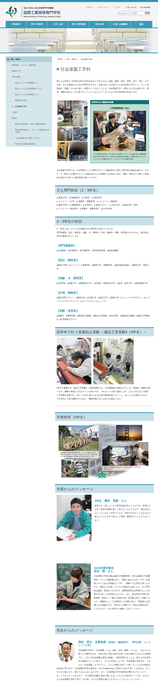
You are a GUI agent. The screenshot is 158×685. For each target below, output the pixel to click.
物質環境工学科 (21, 100)
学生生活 (99, 24)
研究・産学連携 (78, 24)
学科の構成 (16, 77)
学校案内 (16, 24)
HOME (59, 59)
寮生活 (120, 54)
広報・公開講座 (120, 24)
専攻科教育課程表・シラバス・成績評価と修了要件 (32, 131)
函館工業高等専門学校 (33, 12)
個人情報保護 (145, 7)
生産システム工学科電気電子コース (28, 89)
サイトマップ (103, 7)
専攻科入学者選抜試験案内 (25, 144)
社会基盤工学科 (21, 106)
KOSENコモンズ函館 (99, 54)
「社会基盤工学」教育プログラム (27, 138)
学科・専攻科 (37, 24)
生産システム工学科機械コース (27, 83)
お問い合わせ (131, 7)
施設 (141, 24)
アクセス (89, 7)
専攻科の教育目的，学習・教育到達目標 (30, 124)
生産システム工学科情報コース (27, 94)
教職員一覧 (16, 71)
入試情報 (57, 24)
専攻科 (14, 118)
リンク (117, 7)
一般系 (57, 54)
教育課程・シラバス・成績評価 (24, 65)
